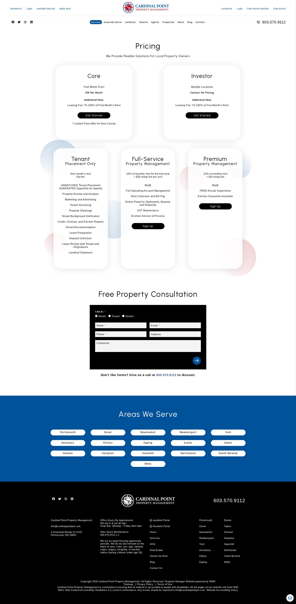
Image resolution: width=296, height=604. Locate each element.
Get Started (94, 115)
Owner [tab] (102, 316)
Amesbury (205, 550)
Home (153, 532)
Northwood (230, 550)
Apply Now (65, 8)
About (180, 22)
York (201, 544)
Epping (203, 562)
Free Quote (279, 8)
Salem (227, 526)
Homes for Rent (159, 556)
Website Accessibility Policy (222, 590)
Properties (168, 22)
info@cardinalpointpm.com (66, 526)
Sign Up (148, 226)
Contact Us (156, 568)
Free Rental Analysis (258, 8)
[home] (146, 7)
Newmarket (205, 532)
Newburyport (206, 538)
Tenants (143, 22)
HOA (152, 544)
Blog (189, 22)
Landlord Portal (161, 520)
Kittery (203, 556)
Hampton (229, 538)
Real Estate (156, 550)
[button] (53, 499)
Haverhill (229, 544)
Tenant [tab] (115, 316)
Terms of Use (164, 584)
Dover (202, 526)
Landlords (130, 22)
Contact (200, 22)
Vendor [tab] (129, 316)
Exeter (228, 520)
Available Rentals (46, 8)
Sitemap (128, 584)
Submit (197, 361)
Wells (227, 562)
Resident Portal (161, 526)
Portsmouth (205, 520)
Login (29, 8)
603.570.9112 (274, 22)
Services (96, 22)
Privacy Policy (145, 584)
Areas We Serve (113, 22)
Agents (155, 22)
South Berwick (232, 556)
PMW (212, 581)
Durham (228, 532)
